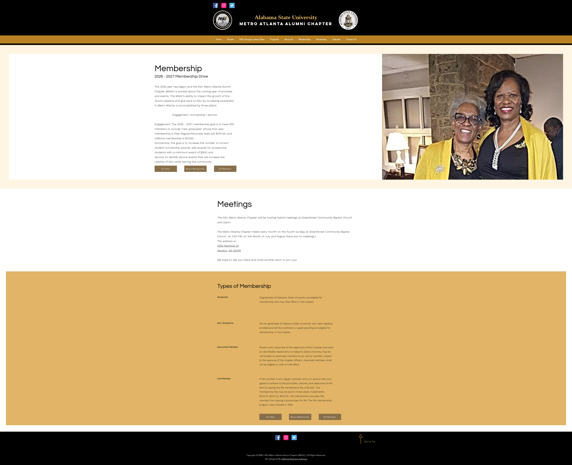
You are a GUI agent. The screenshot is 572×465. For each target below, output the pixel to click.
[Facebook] (215, 5)
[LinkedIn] (223, 5)
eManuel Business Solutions (294, 459)
